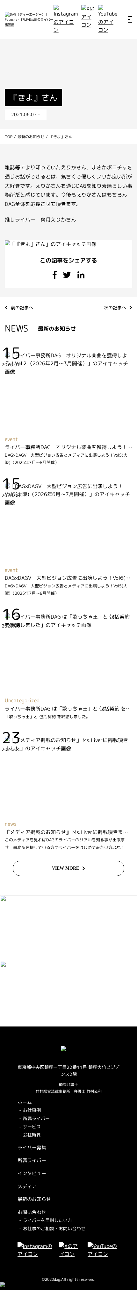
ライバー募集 (32, 1147)
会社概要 (32, 1135)
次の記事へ (115, 308)
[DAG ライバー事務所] (29, 19)
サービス (32, 1127)
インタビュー (32, 1173)
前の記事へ (22, 308)
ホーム (25, 1102)
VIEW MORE (65, 868)
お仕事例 (32, 1110)
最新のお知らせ (34, 1199)
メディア (27, 1186)
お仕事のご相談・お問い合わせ (54, 1228)
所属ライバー (36, 1118)
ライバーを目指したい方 (47, 1220)
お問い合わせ (32, 1212)
